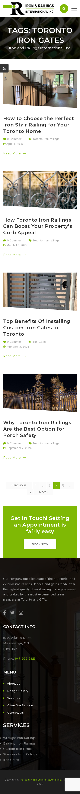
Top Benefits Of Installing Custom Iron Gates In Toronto (36, 327)
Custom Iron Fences (18, 748)
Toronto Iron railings (46, 139)
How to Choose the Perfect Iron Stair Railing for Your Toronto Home (38, 125)
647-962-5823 (25, 658)
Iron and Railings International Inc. (41, 779)
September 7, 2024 (19, 448)
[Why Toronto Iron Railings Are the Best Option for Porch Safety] (40, 393)
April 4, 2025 (14, 143)
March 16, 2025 (17, 245)
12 (29, 492)
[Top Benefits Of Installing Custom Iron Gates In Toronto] (40, 292)
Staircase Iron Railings (20, 754)
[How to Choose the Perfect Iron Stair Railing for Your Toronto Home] (40, 89)
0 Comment (14, 139)
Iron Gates (40, 341)
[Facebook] (4, 612)
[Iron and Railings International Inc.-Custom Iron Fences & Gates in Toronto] (29, 8)
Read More (12, 153)
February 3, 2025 (18, 346)
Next (43, 492)
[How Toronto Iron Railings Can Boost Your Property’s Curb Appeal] (40, 190)
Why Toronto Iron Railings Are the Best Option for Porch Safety (37, 429)
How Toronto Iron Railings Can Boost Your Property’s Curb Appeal (37, 226)
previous (19, 485)
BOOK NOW (40, 544)
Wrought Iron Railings (19, 738)
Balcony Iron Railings (19, 743)
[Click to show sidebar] (4, 68)
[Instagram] (21, 612)
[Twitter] (12, 612)
